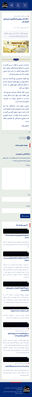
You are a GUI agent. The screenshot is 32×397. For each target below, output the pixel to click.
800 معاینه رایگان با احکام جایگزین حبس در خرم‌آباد (16, 259)
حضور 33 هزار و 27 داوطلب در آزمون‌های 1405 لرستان (17, 289)
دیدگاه (27, 165)
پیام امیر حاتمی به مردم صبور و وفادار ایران (17, 366)
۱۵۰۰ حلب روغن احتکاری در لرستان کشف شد (16, 20)
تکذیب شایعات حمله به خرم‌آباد (20, 311)
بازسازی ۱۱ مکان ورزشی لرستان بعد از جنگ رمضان (17, 236)
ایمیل (28, 206)
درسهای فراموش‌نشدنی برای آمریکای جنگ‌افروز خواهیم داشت (18, 334)
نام (28, 194)
